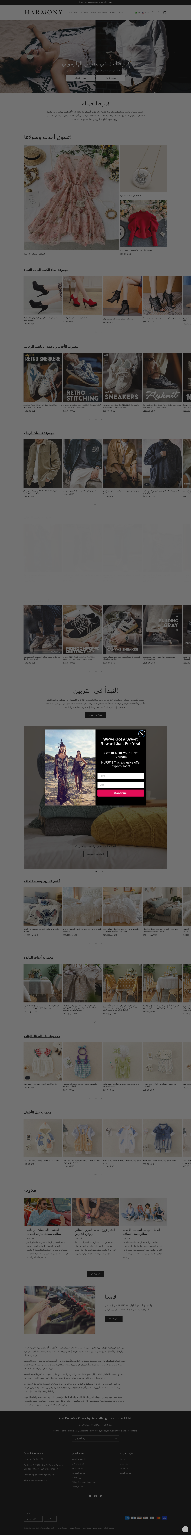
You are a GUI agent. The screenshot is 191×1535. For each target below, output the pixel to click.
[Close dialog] (142, 734)
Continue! (120, 793)
